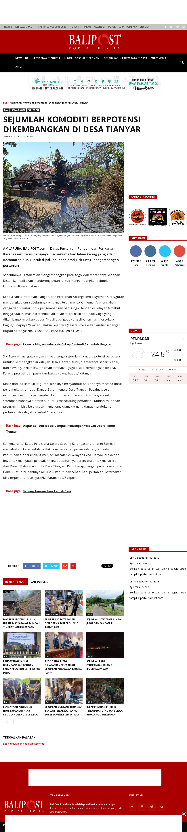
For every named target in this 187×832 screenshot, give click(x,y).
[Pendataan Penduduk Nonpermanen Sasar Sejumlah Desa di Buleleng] (22, 691)
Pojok (112, 26)
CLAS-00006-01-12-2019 (144, 586)
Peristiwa (40, 58)
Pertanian (33, 110)
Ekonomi (94, 58)
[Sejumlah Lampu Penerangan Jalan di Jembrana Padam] (105, 645)
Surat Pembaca (128, 26)
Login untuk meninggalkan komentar (24, 743)
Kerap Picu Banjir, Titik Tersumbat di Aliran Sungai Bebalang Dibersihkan (104, 710)
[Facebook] (165, 27)
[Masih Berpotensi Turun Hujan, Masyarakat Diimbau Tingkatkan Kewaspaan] (22, 603)
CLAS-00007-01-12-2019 (144, 562)
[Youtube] (183, 27)
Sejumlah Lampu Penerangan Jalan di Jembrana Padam (99, 664)
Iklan (87, 26)
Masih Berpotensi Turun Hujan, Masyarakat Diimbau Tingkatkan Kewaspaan (21, 623)
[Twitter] (177, 27)
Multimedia (158, 58)
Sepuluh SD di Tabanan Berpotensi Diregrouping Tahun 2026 (61, 623)
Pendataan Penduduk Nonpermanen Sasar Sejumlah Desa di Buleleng (20, 710)
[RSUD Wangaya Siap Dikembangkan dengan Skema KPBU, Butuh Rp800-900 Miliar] (22, 645)
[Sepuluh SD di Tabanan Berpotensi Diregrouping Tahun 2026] (64, 603)
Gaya (144, 58)
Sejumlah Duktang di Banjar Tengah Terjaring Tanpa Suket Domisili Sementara (63, 710)
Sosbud (80, 58)
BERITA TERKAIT (15, 581)
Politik (55, 58)
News (18, 58)
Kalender (99, 26)
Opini (18, 67)
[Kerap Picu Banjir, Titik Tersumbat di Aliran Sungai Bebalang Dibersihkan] (105, 691)
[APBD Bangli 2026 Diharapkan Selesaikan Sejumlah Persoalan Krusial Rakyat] (64, 645)
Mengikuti (150, 246)
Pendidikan (111, 58)
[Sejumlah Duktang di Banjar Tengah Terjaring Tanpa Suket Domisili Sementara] (64, 691)
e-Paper (76, 26)
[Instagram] (171, 27)
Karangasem (18, 110)
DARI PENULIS (39, 581)
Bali (27, 58)
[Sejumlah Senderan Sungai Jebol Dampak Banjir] (105, 603)
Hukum (67, 58)
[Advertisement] (95, 12)
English (145, 26)
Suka (136, 246)
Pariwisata (129, 58)
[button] (182, 62)
